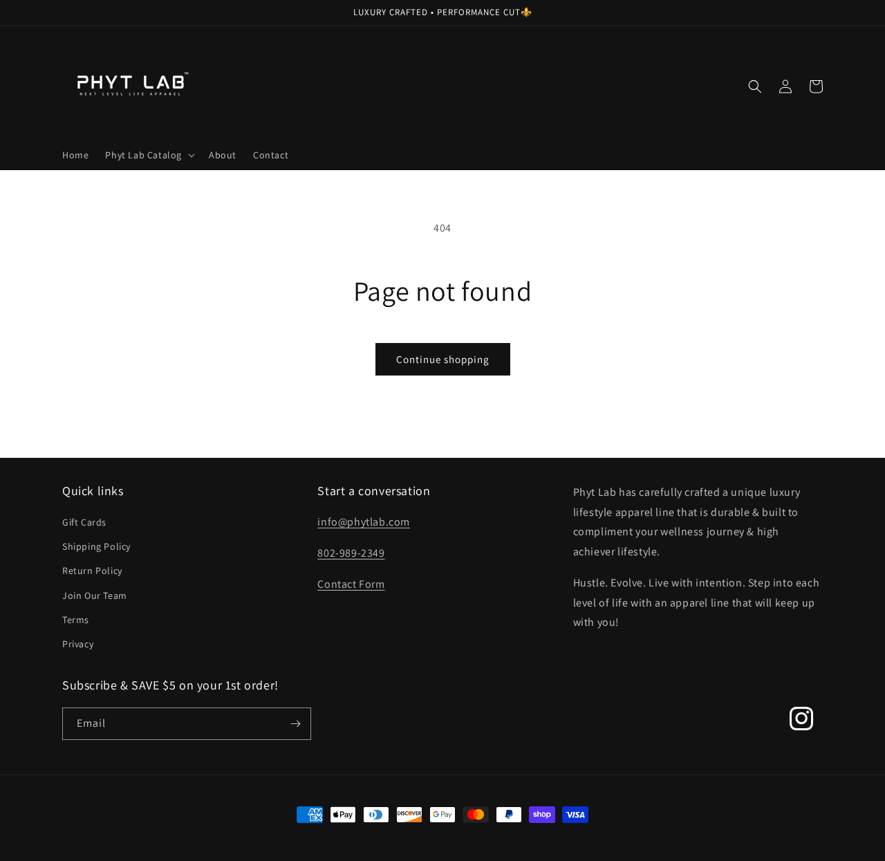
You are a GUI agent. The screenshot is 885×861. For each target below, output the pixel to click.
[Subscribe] (295, 723)
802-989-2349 (350, 553)
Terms (75, 619)
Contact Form (350, 584)
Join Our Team (94, 595)
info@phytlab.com (363, 522)
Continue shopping (443, 359)
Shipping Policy (96, 546)
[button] (149, 154)
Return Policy (92, 570)
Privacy (77, 644)
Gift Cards (84, 522)
